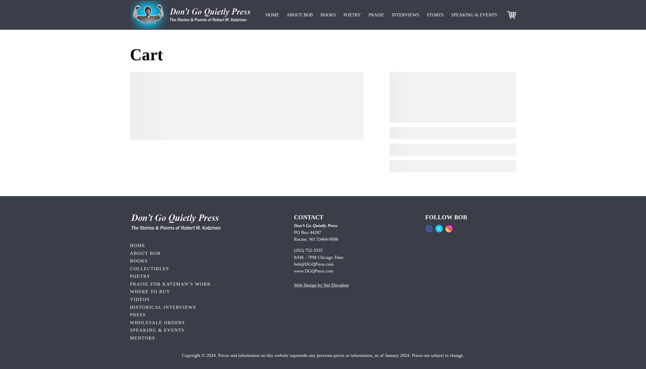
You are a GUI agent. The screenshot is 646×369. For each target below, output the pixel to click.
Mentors (142, 338)
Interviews (405, 14)
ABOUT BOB (145, 253)
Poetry (352, 14)
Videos (140, 299)
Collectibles (149, 268)
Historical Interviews (163, 307)
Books (328, 14)
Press (138, 314)
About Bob (300, 14)
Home (272, 14)
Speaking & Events (474, 14)
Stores (435, 14)
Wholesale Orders (157, 322)
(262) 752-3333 (308, 250)
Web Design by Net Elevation (321, 285)
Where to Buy (150, 291)
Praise (376, 14)
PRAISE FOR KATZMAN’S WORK (170, 284)
